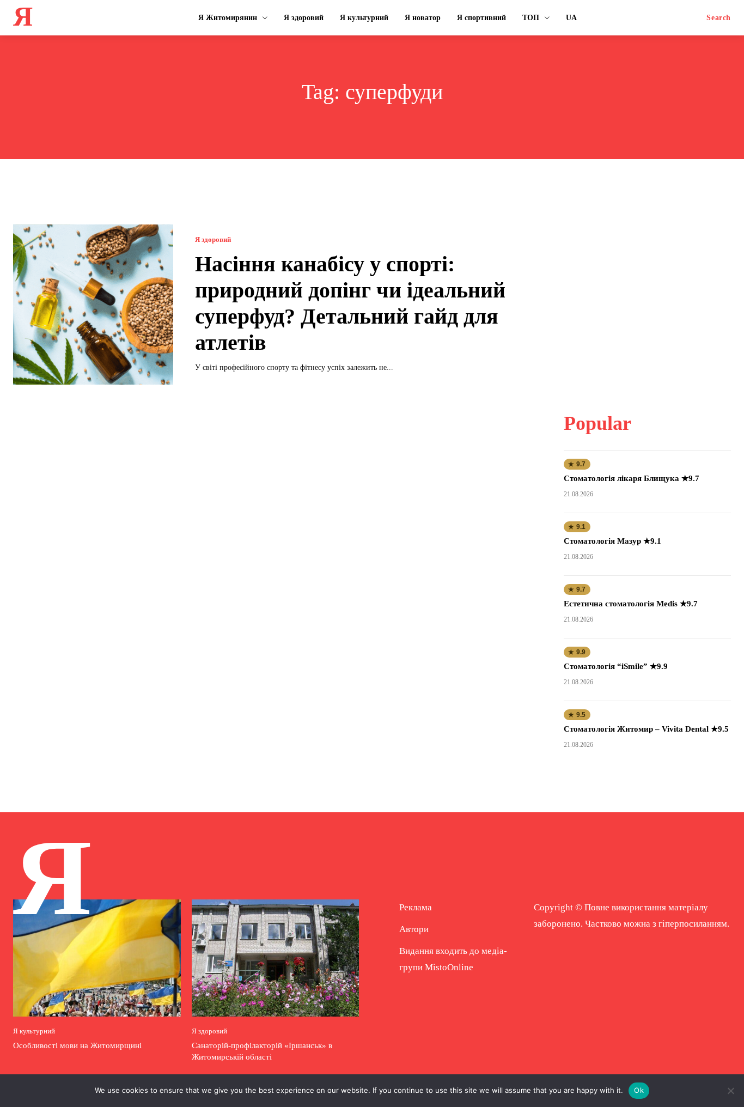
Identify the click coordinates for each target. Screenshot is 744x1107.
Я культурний (34, 1031)
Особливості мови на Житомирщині (77, 1045)
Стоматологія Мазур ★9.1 (612, 541)
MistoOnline (449, 967)
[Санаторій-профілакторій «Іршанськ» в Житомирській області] (275, 958)
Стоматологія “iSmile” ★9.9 (616, 666)
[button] (718, 18)
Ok (639, 1090)
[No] (730, 1090)
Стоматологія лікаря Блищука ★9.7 (631, 478)
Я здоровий (213, 239)
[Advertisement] (647, 292)
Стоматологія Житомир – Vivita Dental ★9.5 (646, 729)
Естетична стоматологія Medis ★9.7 (631, 603)
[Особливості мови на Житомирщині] (97, 958)
